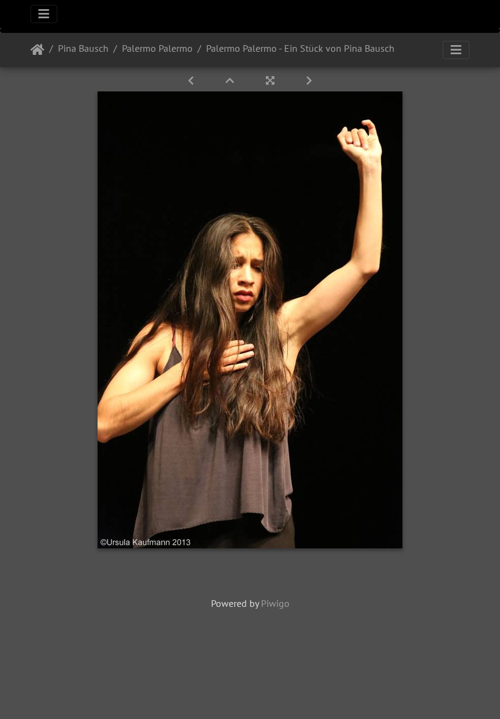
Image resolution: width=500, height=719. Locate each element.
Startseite (37, 50)
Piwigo (275, 603)
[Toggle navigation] (43, 14)
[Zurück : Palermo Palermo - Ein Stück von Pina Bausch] (192, 80)
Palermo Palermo (157, 48)
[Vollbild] (271, 80)
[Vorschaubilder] (231, 80)
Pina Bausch (83, 48)
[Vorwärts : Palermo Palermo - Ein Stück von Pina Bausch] (309, 80)
